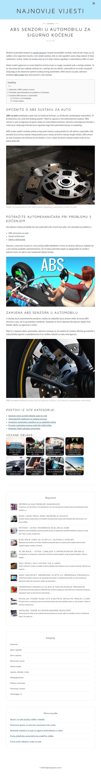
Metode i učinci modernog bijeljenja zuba (44, 528)
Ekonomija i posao (17, 661)
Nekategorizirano (17, 678)
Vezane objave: (18, 101)
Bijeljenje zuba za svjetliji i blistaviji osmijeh (46, 539)
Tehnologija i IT (16, 694)
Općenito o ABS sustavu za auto (21, 89)
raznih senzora (39, 53)
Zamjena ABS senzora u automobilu (23, 95)
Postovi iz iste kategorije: (22, 98)
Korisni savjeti (15, 666)
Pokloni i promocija (17, 683)
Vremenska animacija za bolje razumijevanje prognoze (52, 587)
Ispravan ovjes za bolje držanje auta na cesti (27, 416)
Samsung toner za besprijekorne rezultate (45, 610)
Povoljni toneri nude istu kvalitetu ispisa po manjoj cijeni (54, 599)
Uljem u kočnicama (16, 240)
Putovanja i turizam (17, 689)
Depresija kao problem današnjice (39, 504)
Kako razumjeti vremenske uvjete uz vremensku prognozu (54, 575)
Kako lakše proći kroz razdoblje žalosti (43, 516)
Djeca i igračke (16, 650)
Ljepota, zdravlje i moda (19, 672)
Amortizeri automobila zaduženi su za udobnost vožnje (32, 422)
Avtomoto (50, 24)
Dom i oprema (15, 655)
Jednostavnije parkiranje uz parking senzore (27, 419)
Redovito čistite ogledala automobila (24, 429)
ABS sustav (19, 75)
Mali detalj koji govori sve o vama (39, 563)
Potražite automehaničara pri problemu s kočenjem (29, 92)
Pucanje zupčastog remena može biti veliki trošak (29, 425)
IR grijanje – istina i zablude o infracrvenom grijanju (51, 551)
